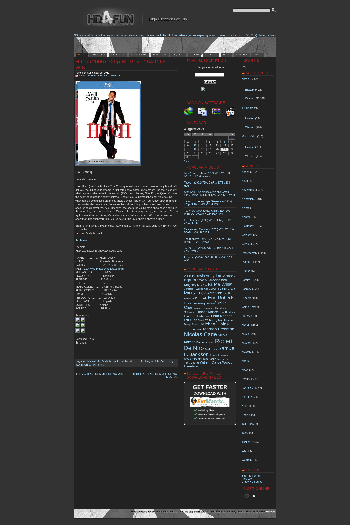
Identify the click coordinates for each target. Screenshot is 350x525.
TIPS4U (194, 55)
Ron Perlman (211, 349)
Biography (248, 225)
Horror (245, 324)
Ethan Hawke (192, 303)
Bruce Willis (220, 284)
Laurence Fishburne (197, 316)
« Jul (187, 160)
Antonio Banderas (208, 280)
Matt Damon (225, 320)
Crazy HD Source (252, 481)
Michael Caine (215, 324)
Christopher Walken (193, 289)
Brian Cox (202, 285)
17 (195, 149)
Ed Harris (201, 298)
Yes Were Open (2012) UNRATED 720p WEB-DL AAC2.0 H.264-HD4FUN (207, 212)
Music (245, 333)
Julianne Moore (206, 312)
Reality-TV (248, 378)
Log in (245, 66)
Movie (94, 75)
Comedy (84, 75)
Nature (246, 360)
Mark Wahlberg (207, 320)
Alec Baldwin (194, 276)
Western (116, 75)
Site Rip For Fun (251, 475)
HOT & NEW (98, 55)
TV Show (247, 107)
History (246, 315)
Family (246, 279)
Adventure (248, 189)
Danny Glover (228, 288)
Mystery (246, 351)
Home (81, 55)
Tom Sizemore (224, 359)
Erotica (246, 270)
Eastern (249, 89)
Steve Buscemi (193, 358)
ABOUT (258, 55)
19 (209, 149)
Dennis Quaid (214, 293)
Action (245, 171)
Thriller (246, 441)
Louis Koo (190, 320)
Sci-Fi (245, 396)
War (244, 450)
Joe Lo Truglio (144, 361)
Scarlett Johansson (218, 355)
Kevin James (83, 364)
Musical (246, 342)
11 (202, 145)
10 (195, 145)
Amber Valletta (91, 361)
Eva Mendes (127, 361)
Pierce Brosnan (205, 342)
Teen (245, 432)
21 (224, 149)
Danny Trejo (195, 292)
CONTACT (241, 55)
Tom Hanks (209, 358)
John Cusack (216, 308)
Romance (104, 75)
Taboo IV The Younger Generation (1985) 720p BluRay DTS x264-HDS (208, 203)
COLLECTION (139, 55)
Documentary (249, 252)
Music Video (249, 136)
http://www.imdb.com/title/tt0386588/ (104, 268)
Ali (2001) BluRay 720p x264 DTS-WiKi (100, 373)
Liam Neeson (222, 316)
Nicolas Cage (200, 334)
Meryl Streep (192, 324)
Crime (245, 243)
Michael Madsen (193, 329)
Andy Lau (214, 275)
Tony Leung (191, 362)
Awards (246, 216)
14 (224, 145)
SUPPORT (211, 55)
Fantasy (246, 288)
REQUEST (178, 55)
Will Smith (99, 364)
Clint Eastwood (211, 289)
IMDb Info (81, 240)
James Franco (201, 308)
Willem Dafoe (210, 362)
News (245, 369)
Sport (245, 414)
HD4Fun (270, 511)
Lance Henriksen (227, 312)
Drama (246, 261)
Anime (245, 207)
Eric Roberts (221, 297)
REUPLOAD (159, 55)
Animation (248, 199)
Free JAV (247, 478)
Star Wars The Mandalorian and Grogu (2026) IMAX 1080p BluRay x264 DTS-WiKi (209, 193)
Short (245, 405)
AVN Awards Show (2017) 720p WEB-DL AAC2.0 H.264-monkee (207, 175)
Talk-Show (248, 423)
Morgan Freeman (218, 329)
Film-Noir (247, 297)
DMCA (226, 55)
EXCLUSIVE (118, 55)
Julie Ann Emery (163, 361)
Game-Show (249, 306)
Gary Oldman (207, 303)
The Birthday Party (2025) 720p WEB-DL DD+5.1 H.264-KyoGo (208, 240)
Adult (245, 180)
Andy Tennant (110, 361)
